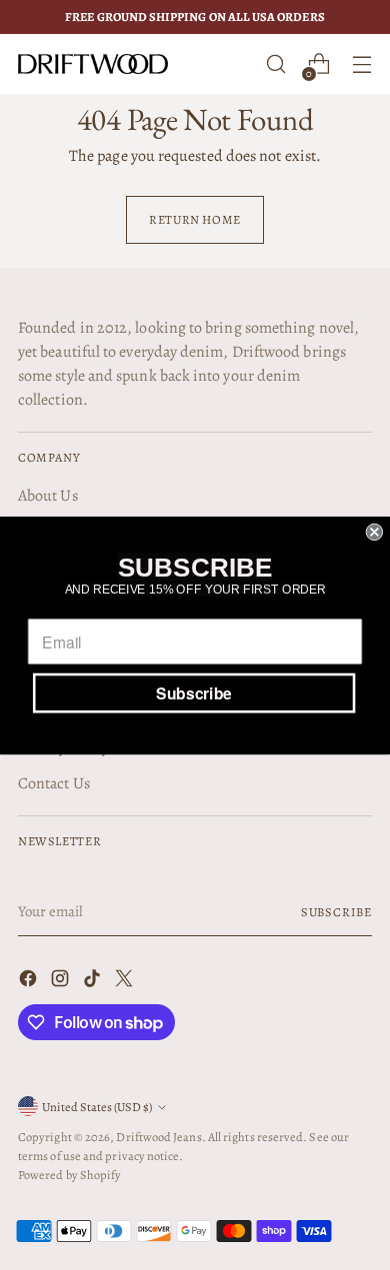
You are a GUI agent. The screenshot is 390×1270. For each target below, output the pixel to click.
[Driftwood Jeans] (93, 64)
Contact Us (54, 783)
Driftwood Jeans (158, 1136)
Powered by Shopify (69, 1174)
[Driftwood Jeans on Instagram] (62, 981)
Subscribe (336, 911)
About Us (48, 496)
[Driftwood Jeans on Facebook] (30, 981)
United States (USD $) (97, 1106)
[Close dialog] (374, 531)
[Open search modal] (275, 64)
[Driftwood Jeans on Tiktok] (94, 981)
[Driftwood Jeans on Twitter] (126, 981)
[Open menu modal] (361, 64)
